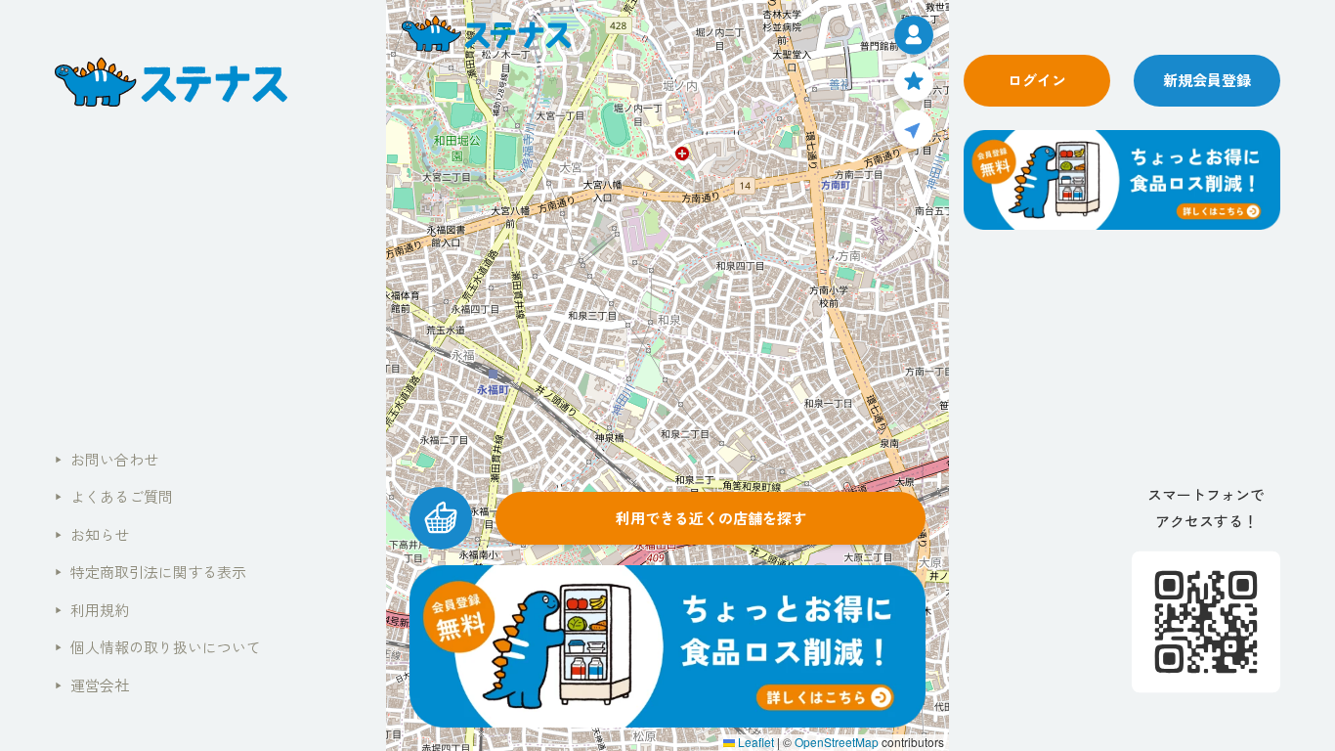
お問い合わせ (106, 459)
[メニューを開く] (913, 35)
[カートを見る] (440, 518)
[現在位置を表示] (913, 129)
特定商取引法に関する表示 (150, 571)
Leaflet (754, 741)
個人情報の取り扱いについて (158, 647)
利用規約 (92, 609)
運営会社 (92, 685)
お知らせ (92, 534)
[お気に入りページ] (913, 82)
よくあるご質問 (114, 496)
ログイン (1037, 79)
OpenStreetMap (837, 741)
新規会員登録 (1207, 79)
